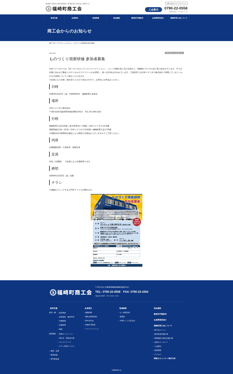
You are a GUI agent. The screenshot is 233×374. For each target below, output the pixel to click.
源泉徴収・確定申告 (66, 317)
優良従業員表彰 (91, 317)
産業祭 (122, 317)
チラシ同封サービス (66, 346)
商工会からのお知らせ (174, 53)
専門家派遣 (55, 359)
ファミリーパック (92, 329)
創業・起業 (55, 351)
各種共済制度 (90, 325)
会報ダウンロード (161, 342)
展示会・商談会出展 (66, 338)
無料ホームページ (66, 334)
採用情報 (157, 350)
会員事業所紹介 (160, 320)
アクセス (157, 354)
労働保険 (62, 321)
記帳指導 (62, 325)
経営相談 (62, 313)
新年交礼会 (89, 321)
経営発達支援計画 (161, 334)
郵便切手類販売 (160, 314)
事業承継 (54, 355)
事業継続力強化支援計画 (163, 338)
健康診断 (88, 312)
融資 (60, 329)
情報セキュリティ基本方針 (165, 358)
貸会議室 (157, 308)
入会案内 (153, 9)
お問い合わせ (170, 3)
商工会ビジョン (160, 330)
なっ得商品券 (125, 312)
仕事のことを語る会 (127, 321)
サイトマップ (182, 3)
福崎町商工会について (163, 326)
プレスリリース (65, 342)
